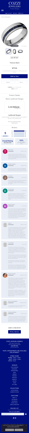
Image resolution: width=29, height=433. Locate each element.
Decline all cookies (10, 429)
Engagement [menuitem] (14, 369)
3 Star (12, 133)
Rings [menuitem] (14, 372)
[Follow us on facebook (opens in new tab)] (13, 418)
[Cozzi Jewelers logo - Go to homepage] (14, 6)
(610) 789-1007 (14, 57)
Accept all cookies (19, 429)
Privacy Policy (14, 402)
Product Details (14, 95)
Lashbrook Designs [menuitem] (14, 392)
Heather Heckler (12, 164)
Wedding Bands (14, 123)
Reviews (14, 127)
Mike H (9, 223)
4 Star (12, 132)
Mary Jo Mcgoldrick (12, 301)
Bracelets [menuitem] (14, 379)
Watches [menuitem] (14, 381)
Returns (21, 82)
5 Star (12, 130)
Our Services (14, 399)
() (25, 130)
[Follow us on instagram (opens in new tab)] (15, 418)
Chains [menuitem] (14, 382)
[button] (9, 13)
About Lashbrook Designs (14, 99)
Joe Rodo (10, 176)
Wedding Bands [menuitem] (14, 370)
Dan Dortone (11, 189)
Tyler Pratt (10, 150)
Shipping (8, 82)
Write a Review (14, 332)
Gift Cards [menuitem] (14, 384)
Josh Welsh (10, 243)
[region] (14, 34)
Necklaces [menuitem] (14, 377)
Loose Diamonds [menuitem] (14, 367)
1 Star (12, 136)
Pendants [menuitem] (14, 375)
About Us (14, 397)
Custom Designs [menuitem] (14, 390)
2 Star (12, 134)
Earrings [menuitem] (14, 374)
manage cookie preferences (13, 426)
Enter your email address (14, 411)
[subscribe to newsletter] (26, 414)
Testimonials (14, 401)
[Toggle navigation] (2, 10)
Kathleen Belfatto (12, 312)
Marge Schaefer (12, 273)
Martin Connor (11, 204)
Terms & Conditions (14, 404)
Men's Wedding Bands (6, 17)
